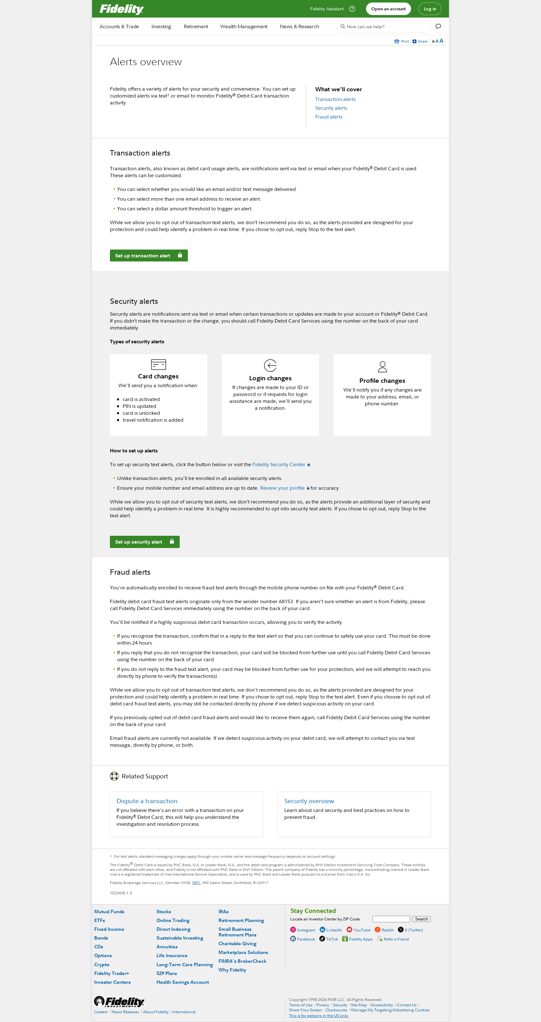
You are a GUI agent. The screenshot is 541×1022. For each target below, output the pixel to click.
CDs (98, 947)
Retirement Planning (241, 920)
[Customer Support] (352, 9)
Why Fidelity (232, 970)
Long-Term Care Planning (185, 964)
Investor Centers (112, 982)
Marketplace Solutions (243, 952)
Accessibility (382, 1004)
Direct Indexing (173, 929)
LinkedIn (334, 929)
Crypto (101, 964)
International (183, 1011)
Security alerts (331, 107)
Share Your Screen (305, 1009)
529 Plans (167, 973)
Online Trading (173, 920)
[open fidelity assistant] (438, 26)
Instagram (306, 929)
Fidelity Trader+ (111, 973)
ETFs (99, 920)
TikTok (332, 938)
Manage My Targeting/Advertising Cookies (390, 1009)
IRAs (224, 911)
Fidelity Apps (361, 938)
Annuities (167, 947)
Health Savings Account (183, 982)
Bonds (101, 938)
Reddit (388, 929)
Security (340, 1004)
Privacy (323, 1004)
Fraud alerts (329, 116)
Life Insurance (172, 955)
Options (103, 955)
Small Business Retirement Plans (237, 932)
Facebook (306, 938)
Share (423, 41)
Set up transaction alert (140, 256)
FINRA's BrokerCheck (242, 961)
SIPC (196, 882)
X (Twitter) (414, 929)
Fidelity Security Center (278, 464)
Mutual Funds (109, 911)
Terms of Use (300, 1004)
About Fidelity (155, 1011)
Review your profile (282, 487)
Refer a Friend (396, 938)
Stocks (164, 911)
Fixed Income (109, 929)
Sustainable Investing (180, 938)
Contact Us (407, 1004)
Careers (101, 1011)
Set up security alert (136, 542)
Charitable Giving (237, 943)
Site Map (359, 1004)
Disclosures (336, 1009)
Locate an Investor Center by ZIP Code (325, 918)
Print (405, 41)
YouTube (361, 929)
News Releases (125, 1011)
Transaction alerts (335, 99)
